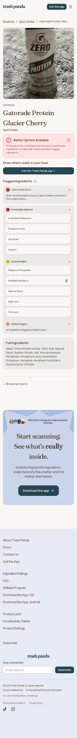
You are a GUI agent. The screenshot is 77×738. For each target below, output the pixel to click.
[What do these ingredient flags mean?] (35, 181)
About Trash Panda (16, 540)
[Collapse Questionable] (69, 261)
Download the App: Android (21, 602)
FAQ (6, 581)
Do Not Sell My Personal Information (44, 690)
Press (7, 547)
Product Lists (12, 614)
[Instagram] (13, 709)
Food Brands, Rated (16, 621)
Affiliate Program (14, 588)
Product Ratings (14, 628)
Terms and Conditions (14, 703)
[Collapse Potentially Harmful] (69, 209)
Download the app (36, 491)
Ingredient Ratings (15, 573)
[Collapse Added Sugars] (69, 324)
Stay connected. (13, 662)
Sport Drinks (26, 21)
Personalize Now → (16, 198)
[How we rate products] (68, 140)
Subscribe (10, 643)
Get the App (56, 6)
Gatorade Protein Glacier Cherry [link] (54, 21)
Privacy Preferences (13, 690)
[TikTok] (5, 709)
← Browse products (15, 384)
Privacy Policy (36, 703)
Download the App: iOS (18, 595)
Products (8, 21)
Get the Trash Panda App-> (38, 171)
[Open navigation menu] (70, 6)
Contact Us (11, 554)
